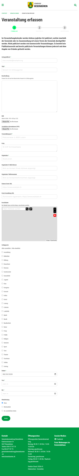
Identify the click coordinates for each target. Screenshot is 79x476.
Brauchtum (7, 264)
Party (5, 331)
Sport (5, 347)
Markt (5, 315)
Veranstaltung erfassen (28, 13)
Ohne (5, 403)
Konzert (6, 291)
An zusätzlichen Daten (10, 411)
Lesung (6, 303)
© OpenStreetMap (53, 240)
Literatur (6, 307)
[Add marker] (54, 215)
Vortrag (6, 366)
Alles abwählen (16, 248)
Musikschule (7, 323)
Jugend (6, 280)
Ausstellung (7, 252)
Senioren (6, 343)
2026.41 (40, 466)
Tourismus (7, 358)
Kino (5, 284)
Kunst (5, 299)
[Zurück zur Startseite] (39, 5)
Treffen (6, 362)
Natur (5, 327)
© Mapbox (48, 240)
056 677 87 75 (8, 449)
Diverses (6, 268)
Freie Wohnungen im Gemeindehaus (62, 443)
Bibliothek (6, 256)
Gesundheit (7, 276)
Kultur (5, 295)
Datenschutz (32, 469)
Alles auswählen (6, 248)
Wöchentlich (7, 407)
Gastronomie (7, 272)
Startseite (4, 13)
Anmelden (40, 469)
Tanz (5, 351)
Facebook (59, 439)
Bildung (6, 260)
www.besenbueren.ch (8, 456)
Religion (6, 339)
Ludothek (6, 311)
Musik (5, 319)
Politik (5, 335)
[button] (30, 209)
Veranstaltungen (14, 13)
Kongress (6, 288)
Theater (6, 355)
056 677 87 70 (11, 446)
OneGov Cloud (32, 466)
